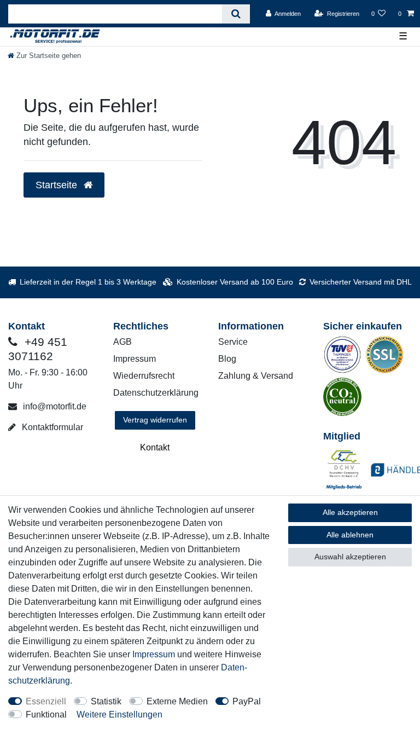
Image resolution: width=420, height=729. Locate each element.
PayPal (246, 701)
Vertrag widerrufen (155, 419)
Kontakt (155, 447)
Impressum (134, 358)
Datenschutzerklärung (156, 392)
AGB (122, 341)
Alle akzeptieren (350, 512)
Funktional (46, 714)
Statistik (106, 701)
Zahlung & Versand (255, 375)
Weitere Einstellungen (119, 714)
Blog (227, 358)
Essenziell (46, 701)
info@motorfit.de (53, 406)
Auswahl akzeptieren (350, 556)
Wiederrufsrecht (143, 375)
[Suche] (236, 14)
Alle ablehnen (350, 534)
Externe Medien (177, 701)
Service (233, 341)
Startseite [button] (58, 185)
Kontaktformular (51, 427)
